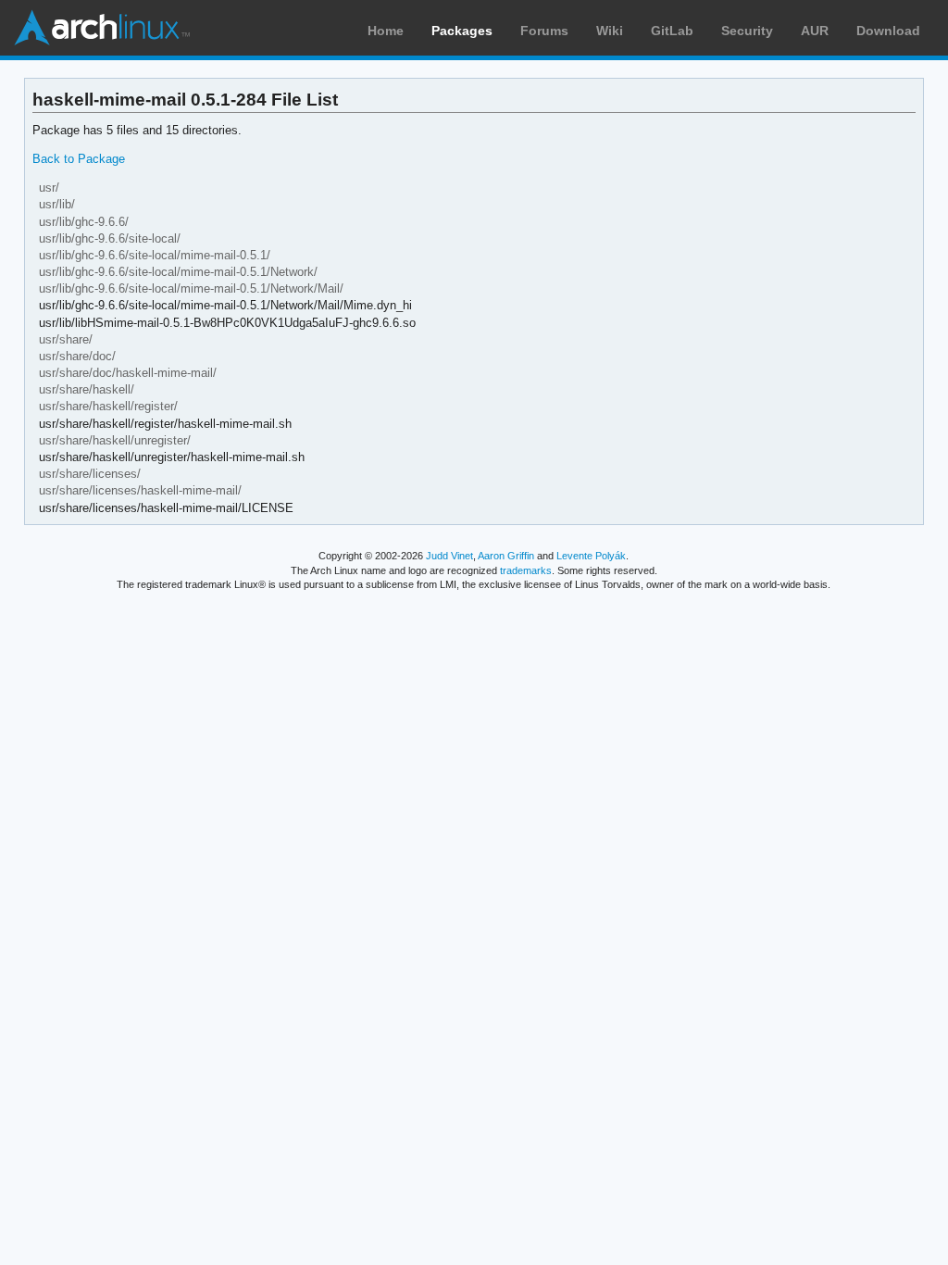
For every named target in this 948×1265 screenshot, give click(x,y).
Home (386, 30)
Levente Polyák (591, 555)
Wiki (609, 30)
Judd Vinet (449, 555)
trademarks (526, 570)
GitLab (672, 30)
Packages (462, 30)
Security (747, 30)
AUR (815, 30)
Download (888, 30)
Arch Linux (102, 27)
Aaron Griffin (506, 555)
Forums (544, 30)
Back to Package (78, 159)
